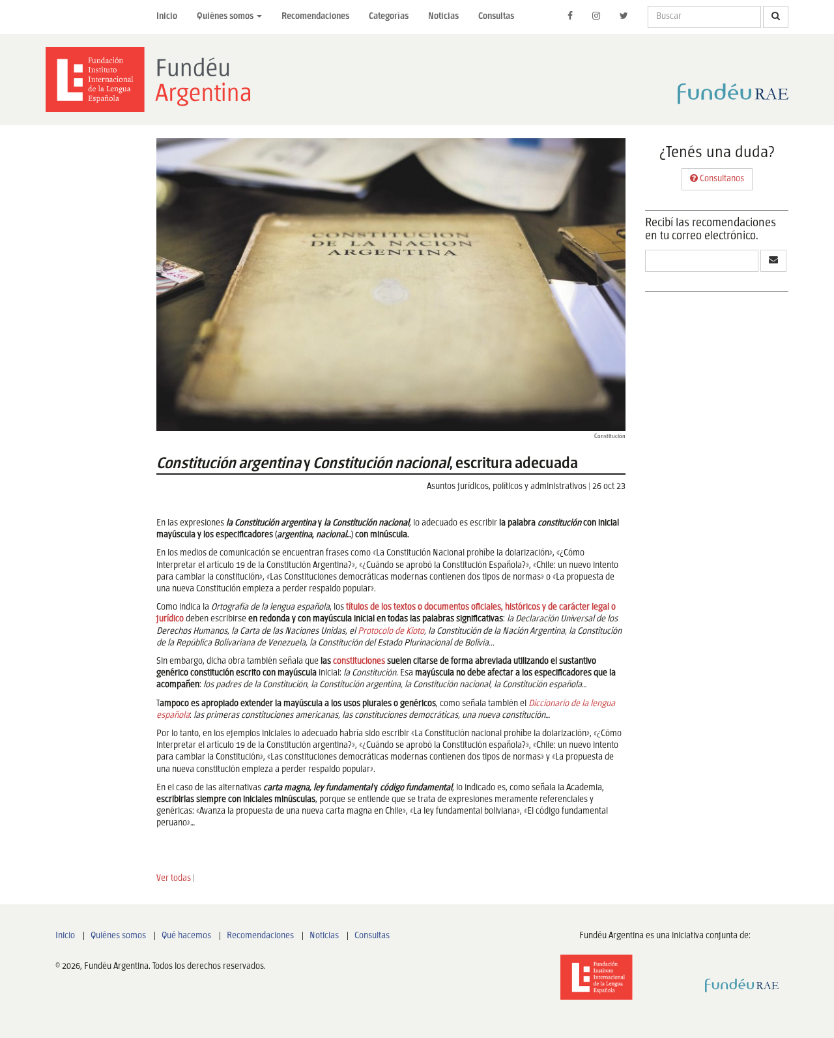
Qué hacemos (186, 936)
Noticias (443, 16)
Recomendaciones (315, 16)
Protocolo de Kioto (391, 631)
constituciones (358, 661)
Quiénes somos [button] (226, 16)
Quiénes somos (118, 936)
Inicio (166, 16)
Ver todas (173, 878)
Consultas (496, 16)
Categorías (389, 16)
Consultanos (721, 179)
